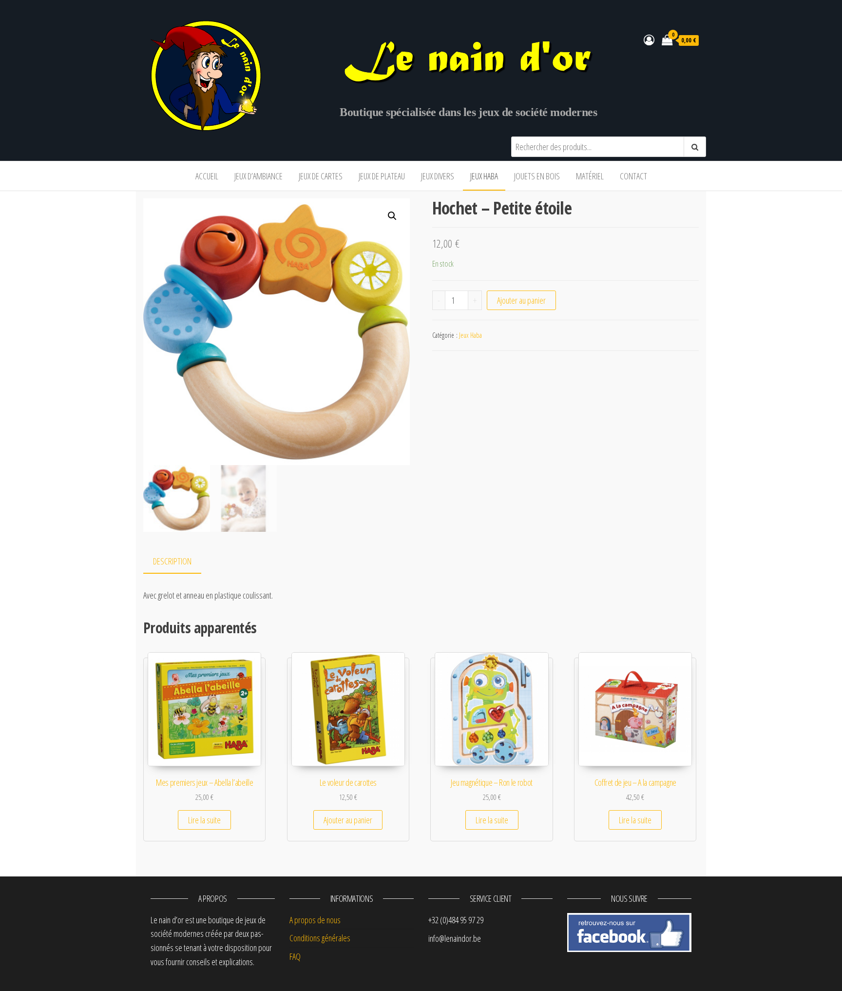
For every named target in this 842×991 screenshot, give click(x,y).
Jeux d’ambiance (258, 176)
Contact (633, 176)
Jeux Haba (484, 176)
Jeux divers (437, 176)
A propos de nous (315, 920)
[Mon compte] (649, 39)
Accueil (206, 176)
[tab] (179, 561)
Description (172, 561)
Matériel (590, 176)
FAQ (295, 956)
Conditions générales (319, 938)
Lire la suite (204, 820)
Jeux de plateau (382, 176)
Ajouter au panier (521, 300)
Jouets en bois (537, 176)
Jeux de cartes (321, 176)
